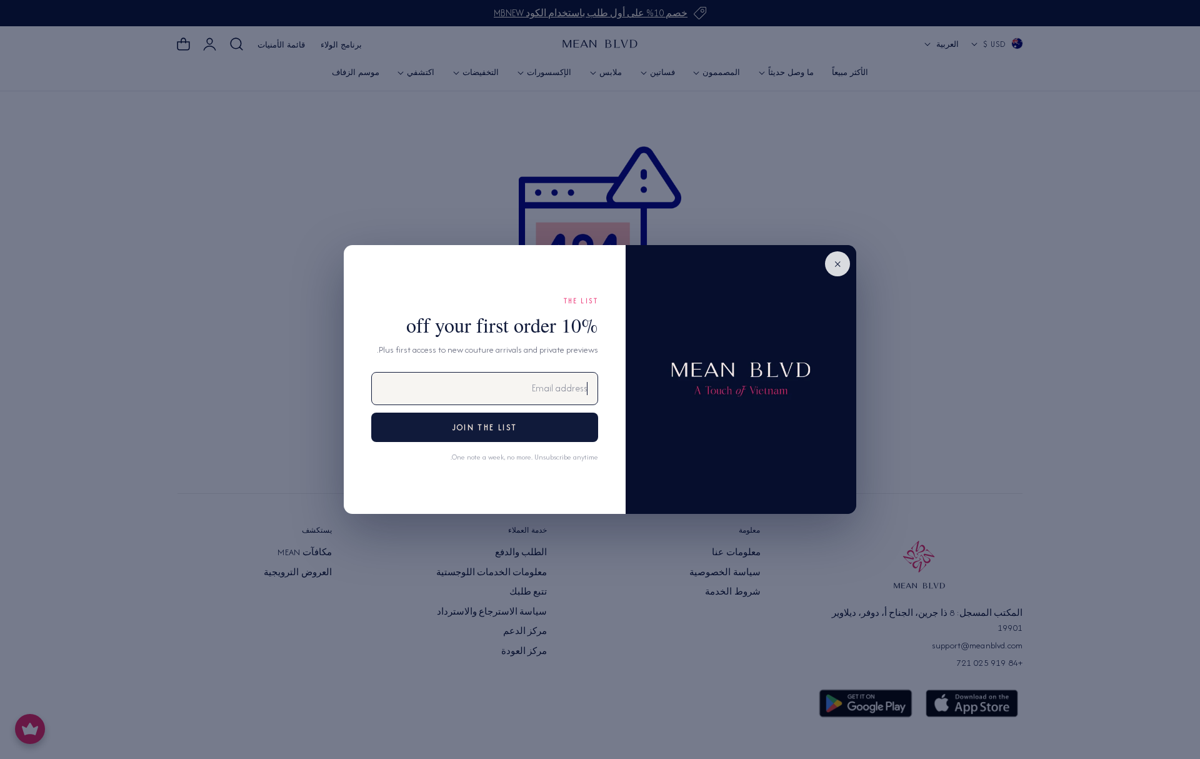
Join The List (484, 427)
